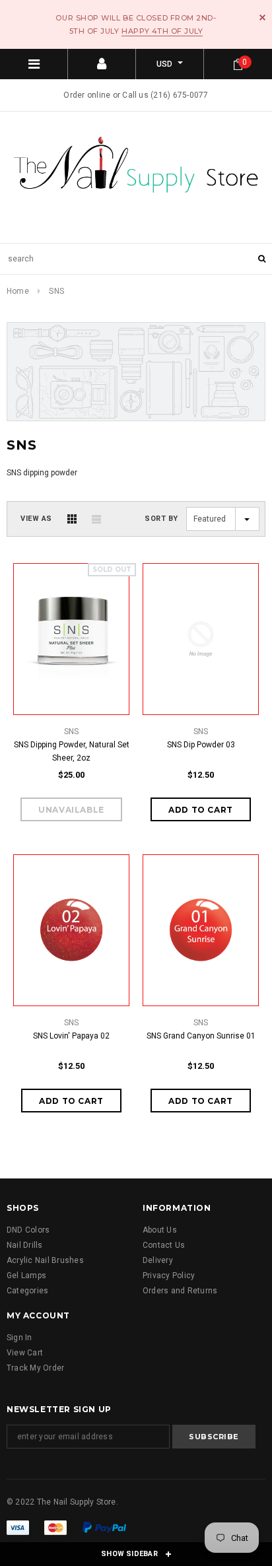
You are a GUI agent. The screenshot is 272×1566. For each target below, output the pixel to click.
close (262, 17)
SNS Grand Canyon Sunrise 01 (201, 1035)
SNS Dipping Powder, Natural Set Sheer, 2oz (71, 751)
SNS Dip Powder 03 (201, 744)
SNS (56, 291)
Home (18, 291)
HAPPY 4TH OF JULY (162, 31)
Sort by (161, 518)
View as (36, 518)
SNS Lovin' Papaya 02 (71, 1035)
